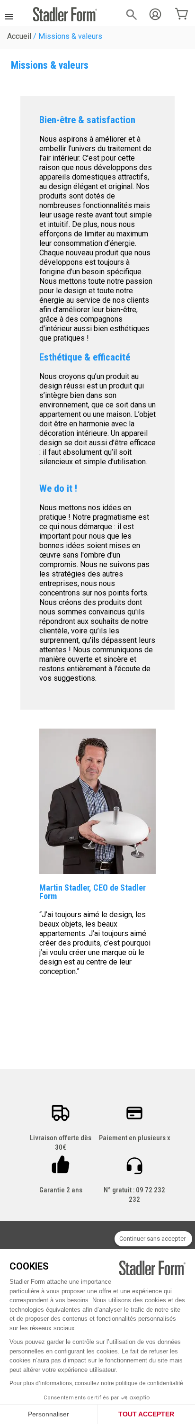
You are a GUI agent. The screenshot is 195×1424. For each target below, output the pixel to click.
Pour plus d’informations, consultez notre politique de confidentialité (96, 1383)
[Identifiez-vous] (155, 14)
